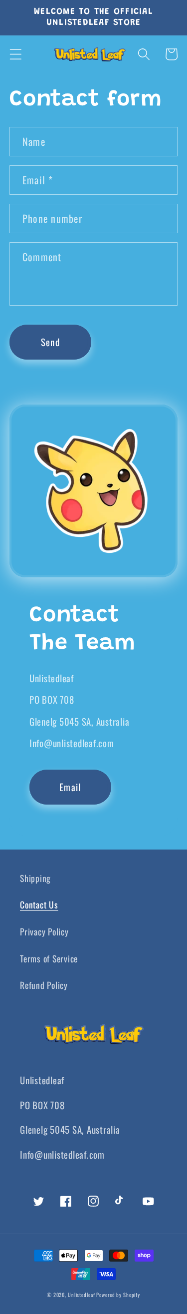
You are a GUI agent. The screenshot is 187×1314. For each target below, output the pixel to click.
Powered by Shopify (118, 1295)
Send (50, 342)
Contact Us (39, 904)
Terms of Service (49, 958)
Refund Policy (44, 984)
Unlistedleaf (82, 1295)
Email (70, 787)
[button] (15, 54)
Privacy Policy (44, 931)
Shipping (35, 878)
